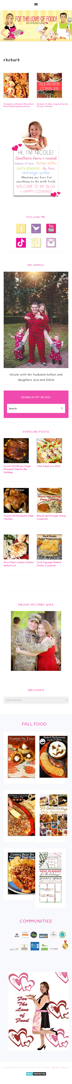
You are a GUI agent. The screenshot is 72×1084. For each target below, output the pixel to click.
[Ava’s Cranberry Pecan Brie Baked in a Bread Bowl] (22, 897)
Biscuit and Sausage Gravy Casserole (51, 517)
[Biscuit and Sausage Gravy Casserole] (49, 512)
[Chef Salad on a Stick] (49, 462)
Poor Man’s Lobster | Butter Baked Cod (19, 564)
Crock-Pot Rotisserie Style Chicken (19, 517)
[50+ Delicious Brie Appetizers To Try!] (53, 838)
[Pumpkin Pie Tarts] (22, 780)
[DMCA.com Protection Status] (36, 1078)
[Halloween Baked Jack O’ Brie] (53, 780)
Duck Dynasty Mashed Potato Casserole (49, 564)
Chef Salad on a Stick (48, 466)
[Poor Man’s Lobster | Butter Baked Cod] (16, 558)
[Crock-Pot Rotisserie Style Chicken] (16, 512)
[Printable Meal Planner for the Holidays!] (50, 905)
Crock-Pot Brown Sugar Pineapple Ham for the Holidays (17, 469)
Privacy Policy (60, 1068)
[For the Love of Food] (36, 42)
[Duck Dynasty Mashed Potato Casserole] (49, 558)
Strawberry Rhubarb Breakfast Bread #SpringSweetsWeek (19, 105)
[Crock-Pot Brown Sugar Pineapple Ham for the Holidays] (16, 462)
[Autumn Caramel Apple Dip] (22, 838)
